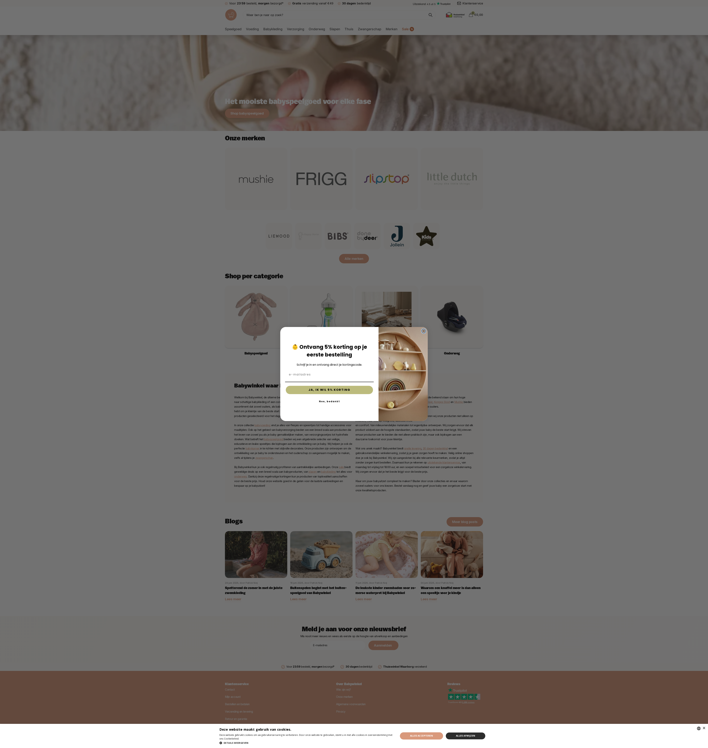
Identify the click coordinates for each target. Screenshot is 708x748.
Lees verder (246, 738)
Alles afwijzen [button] (465, 735)
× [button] (703, 728)
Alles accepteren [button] (421, 735)
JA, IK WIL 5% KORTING (329, 390)
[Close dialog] (423, 331)
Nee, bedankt (329, 401)
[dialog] (354, 736)
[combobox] (699, 728)
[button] (306, 743)
